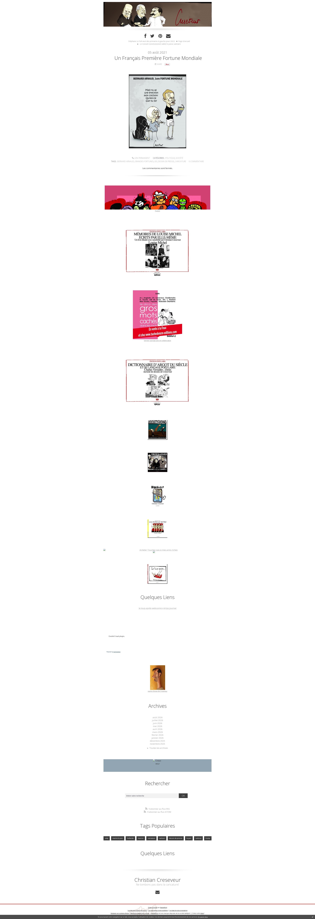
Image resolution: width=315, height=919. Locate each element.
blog (202, 913)
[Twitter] (152, 36)
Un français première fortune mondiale (158, 58)
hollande (130, 838)
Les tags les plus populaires (178, 910)
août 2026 (158, 717)
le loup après (145, 608)
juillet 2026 (157, 720)
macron (140, 838)
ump (106, 838)
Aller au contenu (9, 2)
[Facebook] (145, 36)
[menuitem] (153, 41)
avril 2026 (157, 729)
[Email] (168, 36)
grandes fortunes (144, 161)
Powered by (113, 651)
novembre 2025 (157, 743)
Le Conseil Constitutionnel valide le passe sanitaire (160, 44)
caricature (180, 161)
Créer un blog (152, 907)
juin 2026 (157, 723)
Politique (170, 158)
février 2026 (157, 735)
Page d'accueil (184, 41)
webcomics (157, 608)
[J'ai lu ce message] (313, 917)
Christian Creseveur (157, 879)
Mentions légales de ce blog (140, 913)
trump (208, 838)
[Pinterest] (160, 36)
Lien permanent (142, 158)
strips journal (169, 608)
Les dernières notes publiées (158, 910)
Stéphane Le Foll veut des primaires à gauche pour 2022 (151, 41)
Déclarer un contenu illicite (120, 913)
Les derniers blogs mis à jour (137, 910)
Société (179, 158)
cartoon (162, 838)
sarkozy (198, 838)
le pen (189, 838)
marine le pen (118, 838)
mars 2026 (157, 732)
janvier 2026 (157, 737)
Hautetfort (163, 907)
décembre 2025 (157, 740)
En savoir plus (203, 917)
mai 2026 (157, 726)
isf (155, 161)
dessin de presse (166, 161)
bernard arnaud (125, 161)
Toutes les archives (158, 748)
